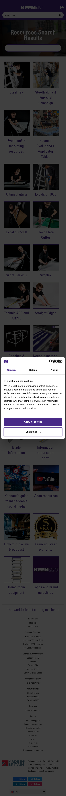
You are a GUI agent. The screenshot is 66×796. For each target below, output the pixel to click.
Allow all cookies (33, 421)
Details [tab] (33, 370)
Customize (31, 431)
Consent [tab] (11, 370)
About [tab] (54, 370)
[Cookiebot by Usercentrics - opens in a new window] (49, 361)
